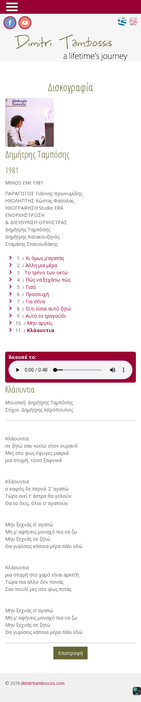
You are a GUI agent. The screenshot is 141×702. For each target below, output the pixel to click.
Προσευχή (37, 294)
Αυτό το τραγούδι (46, 315)
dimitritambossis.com (43, 683)
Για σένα (35, 301)
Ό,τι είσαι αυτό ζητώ (48, 308)
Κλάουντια (40, 330)
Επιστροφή (70, 653)
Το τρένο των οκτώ (46, 272)
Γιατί (31, 287)
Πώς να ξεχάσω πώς (48, 279)
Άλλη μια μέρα (41, 265)
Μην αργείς (39, 323)
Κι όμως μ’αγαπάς (45, 258)
